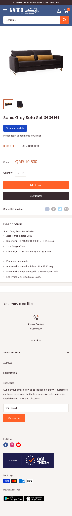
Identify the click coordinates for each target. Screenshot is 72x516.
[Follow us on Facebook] (5, 444)
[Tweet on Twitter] (60, 209)
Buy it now (36, 195)
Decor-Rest (10, 146)
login (13, 135)
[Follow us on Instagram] (12, 444)
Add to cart (36, 185)
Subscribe (14, 418)
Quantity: (8, 172)
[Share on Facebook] (47, 209)
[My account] (59, 11)
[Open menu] (5, 10)
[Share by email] (66, 209)
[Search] (64, 20)
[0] (66, 11)
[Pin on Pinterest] (53, 209)
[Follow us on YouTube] (18, 444)
